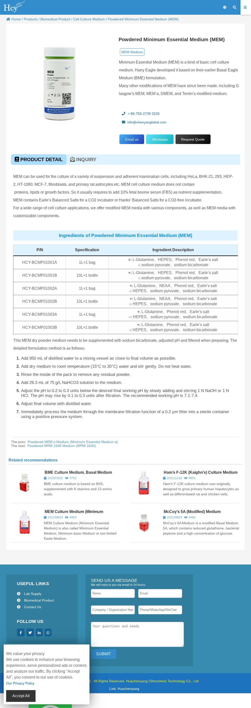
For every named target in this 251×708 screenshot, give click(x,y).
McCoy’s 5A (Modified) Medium (192, 512)
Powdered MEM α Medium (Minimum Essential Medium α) (73, 442)
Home (16, 19)
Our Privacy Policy (20, 683)
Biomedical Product (55, 19)
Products (31, 19)
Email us (131, 139)
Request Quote (193, 139)
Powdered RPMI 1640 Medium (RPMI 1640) (61, 446)
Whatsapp (160, 139)
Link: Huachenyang (124, 689)
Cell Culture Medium (89, 19)
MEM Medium (132, 52)
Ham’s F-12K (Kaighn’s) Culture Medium (201, 472)
